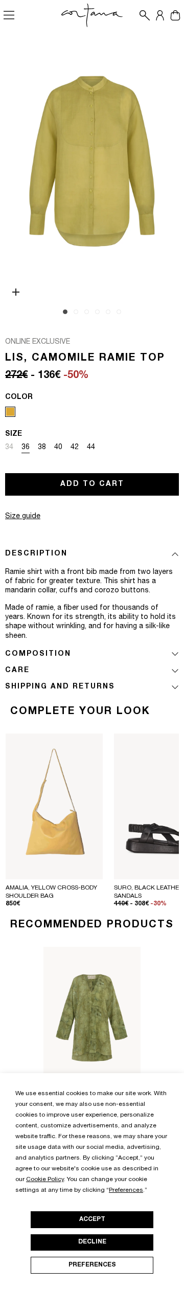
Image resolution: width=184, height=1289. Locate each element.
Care (17, 670)
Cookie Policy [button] (45, 1179)
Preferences (92, 1265)
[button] (142, 15)
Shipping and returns (60, 687)
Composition (38, 654)
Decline (92, 1242)
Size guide (22, 516)
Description (36, 554)
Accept (92, 1219)
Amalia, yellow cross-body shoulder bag (51, 892)
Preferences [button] (126, 1190)
